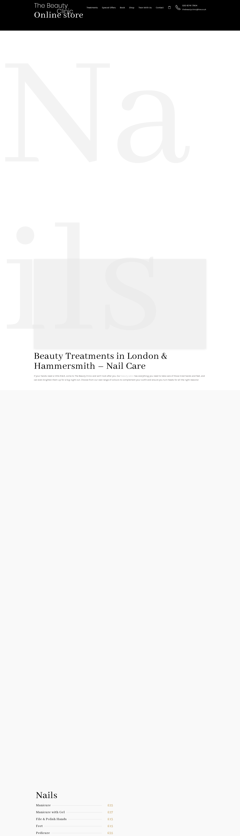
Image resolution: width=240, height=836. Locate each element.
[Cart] (169, 7)
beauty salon (127, 376)
